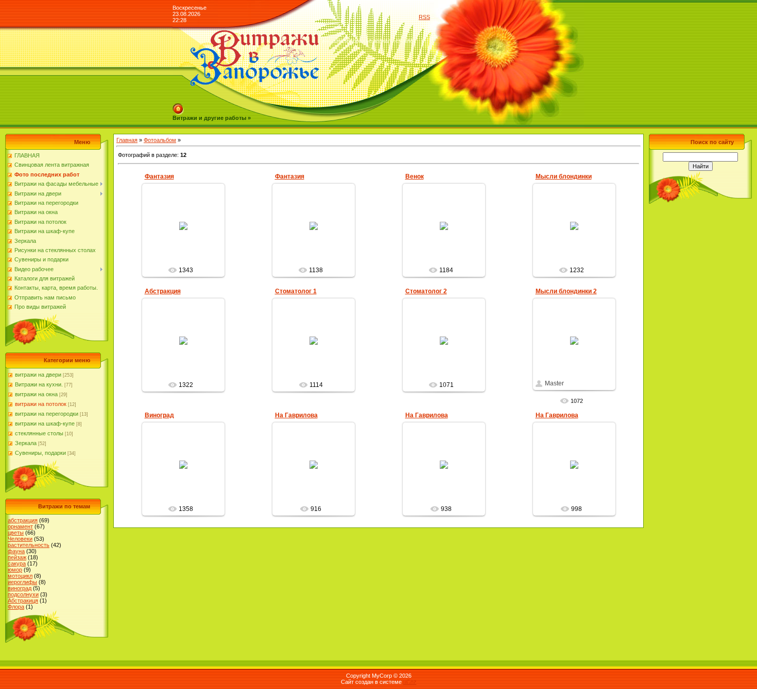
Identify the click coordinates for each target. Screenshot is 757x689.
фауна (16, 551)
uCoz (410, 682)
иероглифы (22, 582)
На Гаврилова (296, 415)
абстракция (23, 520)
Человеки (20, 539)
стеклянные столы (39, 433)
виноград (19, 588)
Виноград (159, 415)
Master (187, 258)
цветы (16, 532)
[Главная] (178, 106)
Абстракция (163, 291)
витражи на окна (36, 394)
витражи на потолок (40, 404)
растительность (28, 545)
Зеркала (26, 443)
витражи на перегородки (46, 414)
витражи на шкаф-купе (45, 423)
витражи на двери (38, 375)
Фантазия (159, 176)
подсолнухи (23, 594)
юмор (15, 570)
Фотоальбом (160, 140)
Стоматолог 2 (426, 291)
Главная (126, 140)
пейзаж (17, 557)
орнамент (20, 526)
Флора (16, 607)
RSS (424, 17)
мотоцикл (20, 576)
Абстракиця (23, 600)
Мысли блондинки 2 (566, 291)
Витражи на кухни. (39, 384)
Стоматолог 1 (296, 291)
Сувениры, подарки (40, 453)
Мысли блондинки (564, 176)
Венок (414, 176)
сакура (17, 563)
